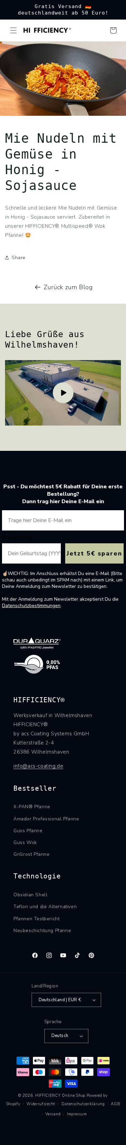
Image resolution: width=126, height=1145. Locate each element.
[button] (13, 30)
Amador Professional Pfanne (46, 819)
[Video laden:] (63, 393)
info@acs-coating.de (38, 766)
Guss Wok (25, 842)
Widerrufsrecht (41, 1104)
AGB (115, 1104)
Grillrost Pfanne (31, 854)
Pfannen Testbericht (36, 919)
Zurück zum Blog (68, 287)
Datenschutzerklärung (83, 1104)
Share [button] (19, 257)
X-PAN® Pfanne (31, 806)
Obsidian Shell (30, 895)
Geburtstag (17, 537)
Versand (52, 1114)
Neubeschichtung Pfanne (42, 930)
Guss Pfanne (28, 830)
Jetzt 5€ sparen (94, 553)
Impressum (77, 1114)
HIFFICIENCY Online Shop (60, 1095)
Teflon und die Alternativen (45, 906)
